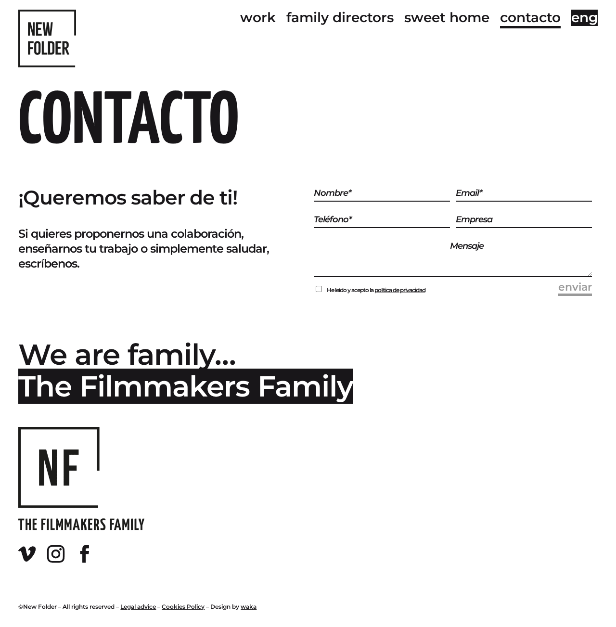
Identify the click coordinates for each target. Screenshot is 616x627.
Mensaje (467, 246)
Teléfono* (332, 219)
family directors (340, 18)
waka (249, 606)
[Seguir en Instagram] (59, 558)
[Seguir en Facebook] (88, 558)
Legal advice (138, 606)
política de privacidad (399, 290)
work (258, 18)
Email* (469, 193)
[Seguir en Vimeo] (30, 558)
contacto (530, 18)
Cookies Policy (183, 606)
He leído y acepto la (376, 290)
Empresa (474, 219)
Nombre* (332, 193)
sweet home (446, 18)
